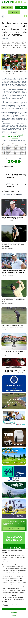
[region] (14, 583)
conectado (15, 194)
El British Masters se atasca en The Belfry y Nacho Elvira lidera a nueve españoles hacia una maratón (13, 299)
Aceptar (14, 609)
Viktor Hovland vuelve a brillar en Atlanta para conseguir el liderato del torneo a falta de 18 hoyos (13, 272)
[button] (2, 16)
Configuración (14, 612)
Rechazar (14, 615)
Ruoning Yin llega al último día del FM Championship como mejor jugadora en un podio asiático (12, 244)
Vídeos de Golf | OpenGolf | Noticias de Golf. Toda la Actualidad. (16, 185)
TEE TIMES (21, 7)
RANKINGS (14, 12)
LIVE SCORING (7, 7)
